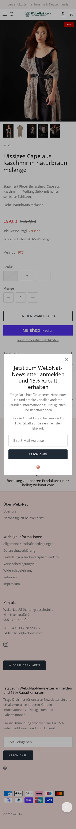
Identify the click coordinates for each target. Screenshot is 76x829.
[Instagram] (38, 467)
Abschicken (38, 454)
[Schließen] (66, 359)
